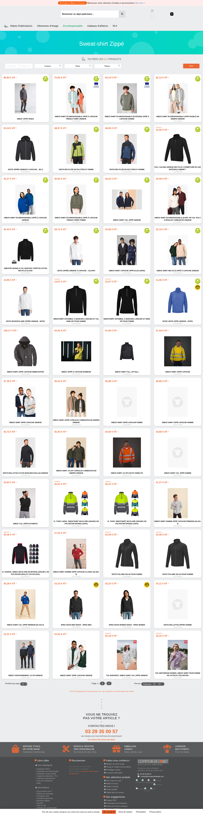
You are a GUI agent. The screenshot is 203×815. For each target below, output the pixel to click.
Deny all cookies (125, 812)
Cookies (40, 803)
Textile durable (111, 789)
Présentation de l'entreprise (116, 803)
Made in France (112, 784)
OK (159, 684)
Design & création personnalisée (118, 767)
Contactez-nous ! (101, 725)
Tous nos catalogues (45, 781)
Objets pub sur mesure (115, 792)
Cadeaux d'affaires (97, 26)
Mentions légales (43, 801)
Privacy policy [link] (155, 812)
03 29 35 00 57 (101, 731)
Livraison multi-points (114, 773)
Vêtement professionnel (46, 778)
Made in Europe (112, 786)
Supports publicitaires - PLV (47, 776)
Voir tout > (140, 3)
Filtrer (191, 66)
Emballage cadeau (113, 770)
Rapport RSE (111, 800)
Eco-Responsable (73, 26)
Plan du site (41, 805)
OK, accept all (109, 812)
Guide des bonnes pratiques (117, 806)
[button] (48, 66)
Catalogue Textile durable (46, 774)
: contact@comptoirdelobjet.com (151, 776)
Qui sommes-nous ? (44, 791)
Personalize (141, 812)
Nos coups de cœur (113, 781)
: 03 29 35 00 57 (145, 774)
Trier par (137, 683)
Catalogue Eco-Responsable (48, 771)
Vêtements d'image (47, 26)
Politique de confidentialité (47, 808)
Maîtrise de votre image (115, 764)
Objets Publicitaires (21, 26)
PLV (115, 26)
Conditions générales (45, 798)
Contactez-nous (43, 796)
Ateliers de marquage (45, 794)
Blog (39, 783)
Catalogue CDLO (43, 769)
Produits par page (12, 683)
